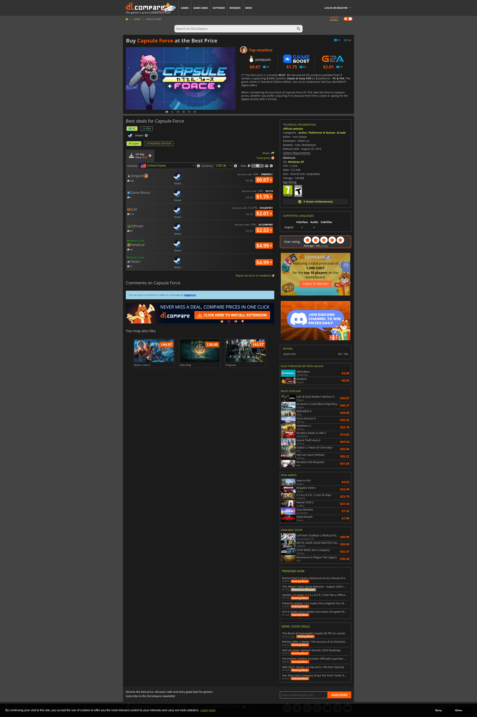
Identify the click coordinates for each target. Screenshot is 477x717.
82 (131, 230)
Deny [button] (438, 710)
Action (302, 132)
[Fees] (257, 166)
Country (132, 166)
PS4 (148, 128)
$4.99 (263, 245)
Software (219, 8)
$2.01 (263, 213)
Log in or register (336, 8)
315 (131, 214)
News (248, 8)
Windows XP (296, 162)
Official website (293, 128)
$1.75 (263, 196)
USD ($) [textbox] (221, 165)
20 (131, 249)
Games (185, 8)
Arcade (341, 132)
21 (131, 266)
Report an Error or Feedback (254, 275)
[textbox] (154, 166)
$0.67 (263, 180)
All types (134, 143)
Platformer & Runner (321, 132)
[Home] (127, 19)
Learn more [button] (208, 710)
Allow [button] (458, 710)
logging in (190, 295)
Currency (207, 166)
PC (133, 128)
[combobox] (167, 166)
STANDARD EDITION (158, 143)
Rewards (235, 8)
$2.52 (263, 230)
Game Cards (200, 8)
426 (131, 180)
